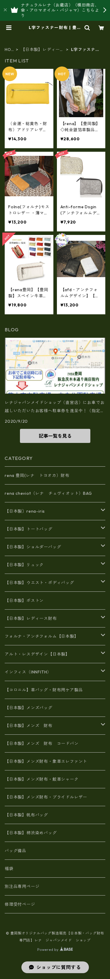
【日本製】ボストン (24, 600)
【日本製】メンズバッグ (29, 707)
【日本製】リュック (24, 564)
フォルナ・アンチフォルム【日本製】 (42, 636)
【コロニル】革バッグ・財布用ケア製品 (44, 690)
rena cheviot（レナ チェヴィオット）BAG (48, 493)
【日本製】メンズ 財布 (31, 725)
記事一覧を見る (55, 436)
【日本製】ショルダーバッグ (33, 547)
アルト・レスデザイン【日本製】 (37, 654)
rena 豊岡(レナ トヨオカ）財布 (37, 475)
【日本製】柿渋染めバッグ (31, 832)
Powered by (48, 949)
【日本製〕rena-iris (25, 511)
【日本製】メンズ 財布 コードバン (42, 743)
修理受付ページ (20, 904)
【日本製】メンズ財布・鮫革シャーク (42, 779)
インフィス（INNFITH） (28, 672)
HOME (9, 49)
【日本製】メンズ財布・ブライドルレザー (46, 797)
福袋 (9, 868)
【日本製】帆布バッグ (29, 815)
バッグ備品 (15, 850)
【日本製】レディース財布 (42, 49)
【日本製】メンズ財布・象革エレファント (46, 761)
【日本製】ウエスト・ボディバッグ (39, 582)
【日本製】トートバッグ (29, 529)
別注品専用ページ (22, 886)
